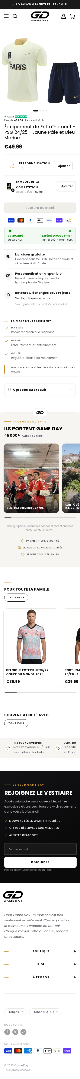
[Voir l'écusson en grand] (9, 186)
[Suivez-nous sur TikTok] (23, 1032)
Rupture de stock (40, 208)
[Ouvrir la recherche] (15, 16)
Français (14, 1012)
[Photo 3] (43, 110)
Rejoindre (40, 862)
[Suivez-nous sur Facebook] (7, 1032)
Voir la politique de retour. (33, 298)
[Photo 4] (46, 110)
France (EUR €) (43, 1012)
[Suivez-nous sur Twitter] (15, 1032)
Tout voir (16, 723)
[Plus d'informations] (22, 169)
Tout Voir (16, 597)
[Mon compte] (63, 16)
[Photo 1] (35, 110)
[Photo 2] (40, 110)
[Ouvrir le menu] (6, 16)
